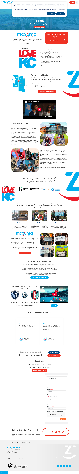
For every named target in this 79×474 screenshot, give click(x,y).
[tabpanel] (23, 189)
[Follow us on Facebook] (49, 431)
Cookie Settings (4, 472)
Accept (51, 13)
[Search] (76, 2)
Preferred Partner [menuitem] (24, 457)
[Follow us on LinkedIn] (55, 431)
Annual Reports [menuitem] (40, 457)
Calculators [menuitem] (9, 458)
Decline (60, 13)
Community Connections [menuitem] (19, 458)
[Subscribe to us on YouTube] (59, 431)
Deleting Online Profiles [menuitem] (58, 457)
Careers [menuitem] (32, 457)
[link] (7, 2)
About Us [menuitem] (9, 457)
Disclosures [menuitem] (48, 457)
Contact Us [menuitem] (16, 457)
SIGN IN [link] (72, 2)
